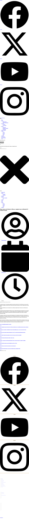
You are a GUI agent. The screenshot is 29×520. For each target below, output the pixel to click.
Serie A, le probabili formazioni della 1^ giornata (5, 324)
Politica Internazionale (5, 122)
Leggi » (1, 325)
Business (2, 126)
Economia (2, 123)
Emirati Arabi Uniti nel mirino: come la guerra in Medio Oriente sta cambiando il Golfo (10, 348)
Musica (4, 205)
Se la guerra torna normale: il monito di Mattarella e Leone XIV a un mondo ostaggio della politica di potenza (12, 332)
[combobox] (3, 148)
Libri (3, 206)
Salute (2, 200)
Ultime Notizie (3, 192)
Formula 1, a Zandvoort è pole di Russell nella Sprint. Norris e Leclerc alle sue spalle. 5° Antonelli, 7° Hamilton (12, 340)
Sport (2, 138)
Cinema (4, 204)
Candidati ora (1, 517)
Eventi (3, 203)
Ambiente (2, 207)
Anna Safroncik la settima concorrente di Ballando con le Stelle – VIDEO (8, 343)
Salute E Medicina (3, 130)
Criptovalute (4, 129)
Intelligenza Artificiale (5, 128)
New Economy (4, 125)
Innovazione (4, 127)
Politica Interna (5, 121)
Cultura (2, 131)
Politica (2, 193)
